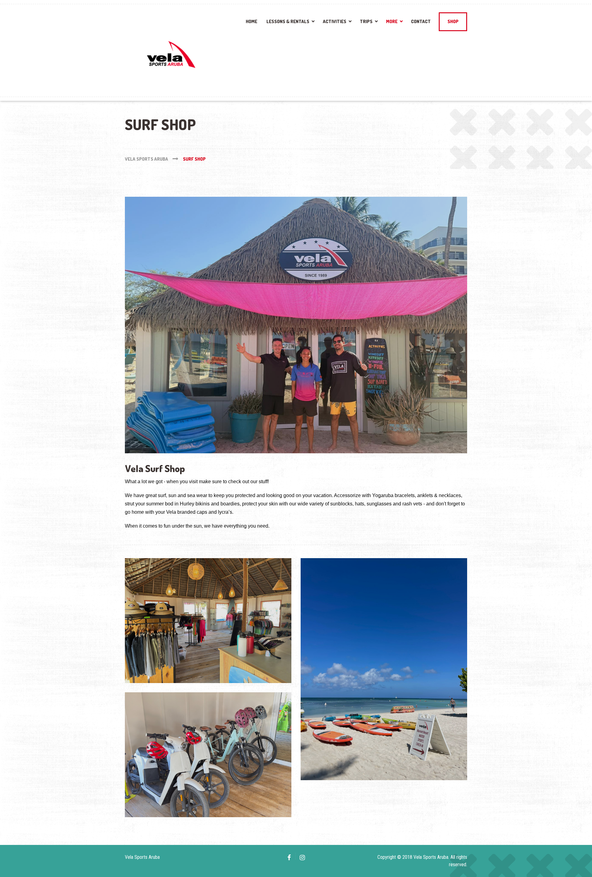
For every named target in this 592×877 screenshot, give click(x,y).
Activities (334, 21)
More (391, 21)
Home (251, 21)
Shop (452, 21)
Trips (366, 21)
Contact (421, 21)
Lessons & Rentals (287, 21)
